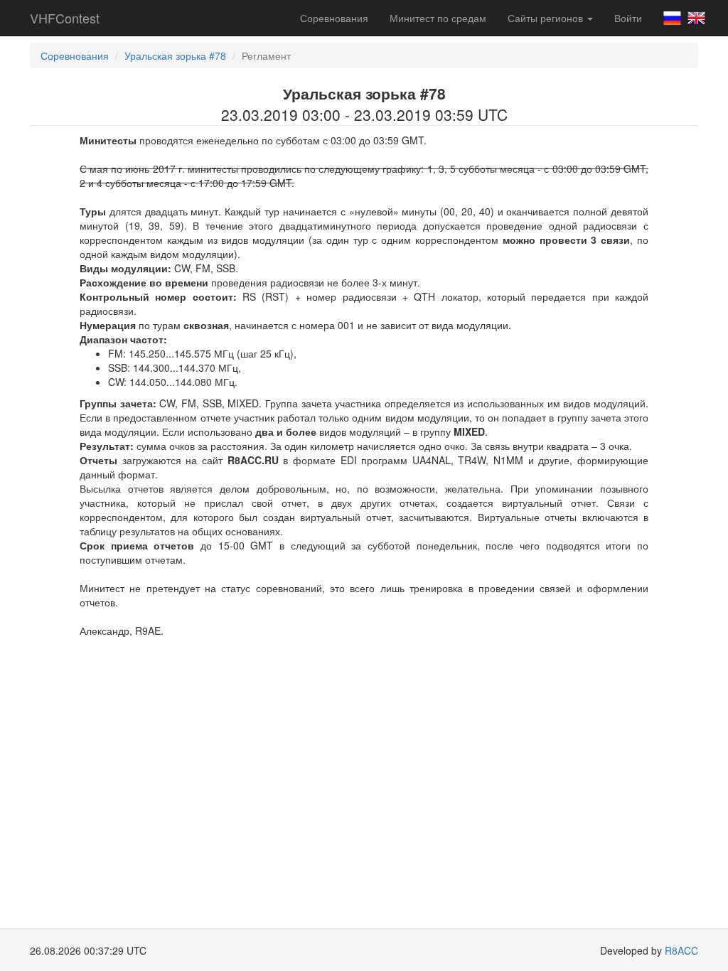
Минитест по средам (438, 18)
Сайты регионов (547, 18)
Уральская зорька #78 (175, 55)
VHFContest (65, 18)
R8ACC (681, 950)
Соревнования (334, 18)
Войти (628, 18)
